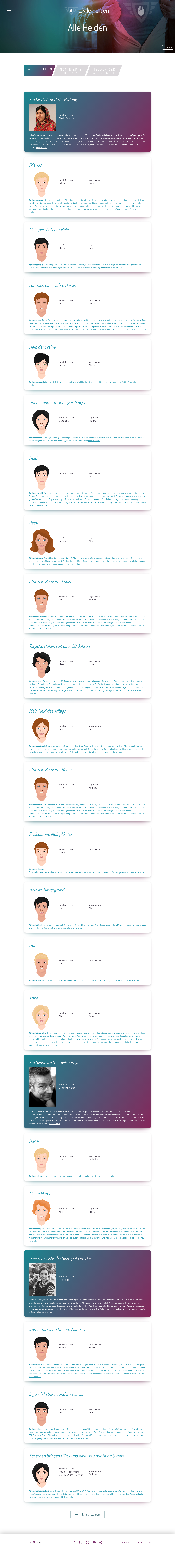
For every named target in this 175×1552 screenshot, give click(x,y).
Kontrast (38, 1542)
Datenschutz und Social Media (142, 1542)
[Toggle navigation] (8, 9)
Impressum (125, 1542)
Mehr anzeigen (90, 1514)
